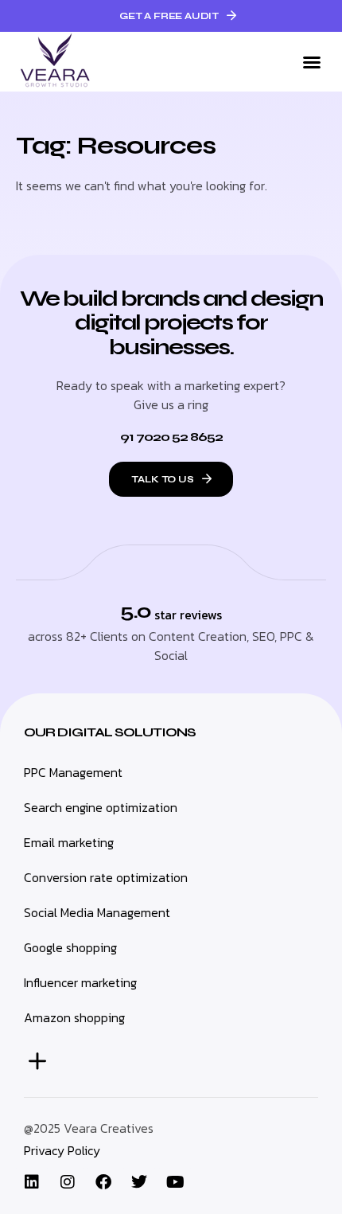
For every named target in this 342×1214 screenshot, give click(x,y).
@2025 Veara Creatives (89, 1128)
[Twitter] (139, 1182)
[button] (311, 62)
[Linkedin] (32, 1182)
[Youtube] (175, 1182)
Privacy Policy (62, 1150)
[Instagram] (68, 1182)
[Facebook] (103, 1182)
